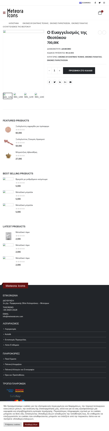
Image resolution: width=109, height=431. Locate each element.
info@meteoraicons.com (13, 316)
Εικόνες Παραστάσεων (57, 60)
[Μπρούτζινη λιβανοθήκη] (8, 155)
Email (70, 82)
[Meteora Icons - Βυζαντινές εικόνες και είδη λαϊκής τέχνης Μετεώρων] (15, 12)
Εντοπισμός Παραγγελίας (15, 340)
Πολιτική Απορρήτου (13, 364)
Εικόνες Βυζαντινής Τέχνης (71, 57)
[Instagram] (104, 3)
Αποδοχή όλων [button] (31, 424)
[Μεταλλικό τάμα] (8, 235)
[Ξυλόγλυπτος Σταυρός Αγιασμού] (8, 142)
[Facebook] (95, 3)
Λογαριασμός (10, 329)
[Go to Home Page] (4, 23)
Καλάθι (8, 334)
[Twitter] (100, 3)
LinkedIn (60, 82)
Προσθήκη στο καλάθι (80, 70)
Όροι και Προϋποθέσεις (14, 375)
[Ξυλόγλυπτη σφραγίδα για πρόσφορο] (8, 129)
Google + (65, 82)
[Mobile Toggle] (5, 12)
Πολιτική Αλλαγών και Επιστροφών (19, 370)
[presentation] (6, 61)
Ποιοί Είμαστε (10, 359)
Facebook (49, 82)
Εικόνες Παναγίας (93, 57)
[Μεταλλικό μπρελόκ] (8, 195)
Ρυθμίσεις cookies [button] (12, 424)
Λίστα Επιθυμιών (12, 345)
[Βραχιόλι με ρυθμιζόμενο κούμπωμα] (8, 182)
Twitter (54, 82)
